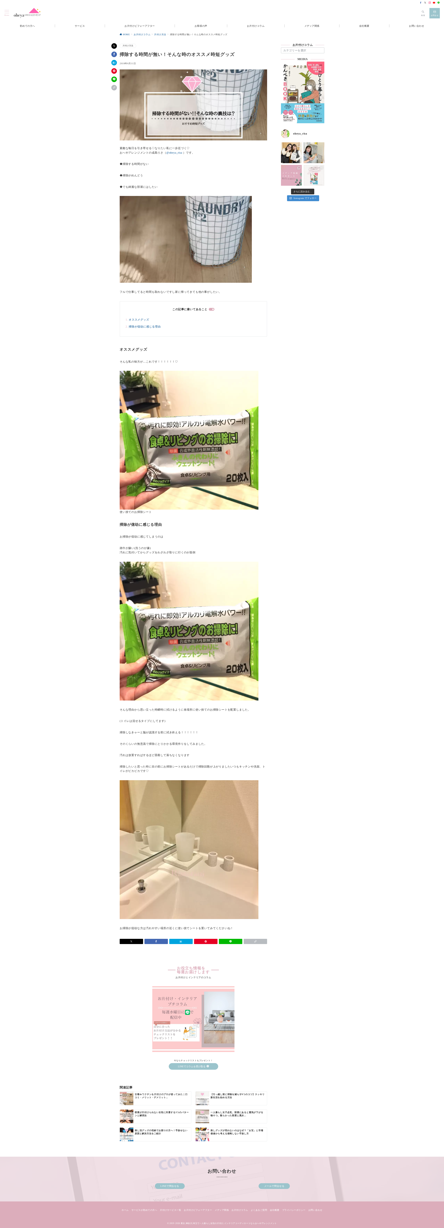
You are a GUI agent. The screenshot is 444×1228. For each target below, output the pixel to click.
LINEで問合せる (169, 1186)
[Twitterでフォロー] (425, 3)
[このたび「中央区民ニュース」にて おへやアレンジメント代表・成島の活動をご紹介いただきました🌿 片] (291, 175)
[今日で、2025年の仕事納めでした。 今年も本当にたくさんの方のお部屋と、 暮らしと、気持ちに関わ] (314, 152)
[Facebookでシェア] (114, 54)
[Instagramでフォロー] (430, 3)
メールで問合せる (274, 1186)
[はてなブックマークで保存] (114, 62)
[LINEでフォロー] (438, 3)
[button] (114, 87)
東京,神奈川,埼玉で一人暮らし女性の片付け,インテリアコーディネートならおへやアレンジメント (229, 1223)
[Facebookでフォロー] (421, 3)
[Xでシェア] (114, 46)
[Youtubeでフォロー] (434, 3)
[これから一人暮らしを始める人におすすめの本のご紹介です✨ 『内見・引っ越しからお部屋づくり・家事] (314, 175)
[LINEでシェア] (114, 79)
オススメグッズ (139, 319)
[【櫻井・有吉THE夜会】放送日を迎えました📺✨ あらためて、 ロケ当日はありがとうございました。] (291, 152)
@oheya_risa (174, 152)
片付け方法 (128, 46)
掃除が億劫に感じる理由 (145, 326)
